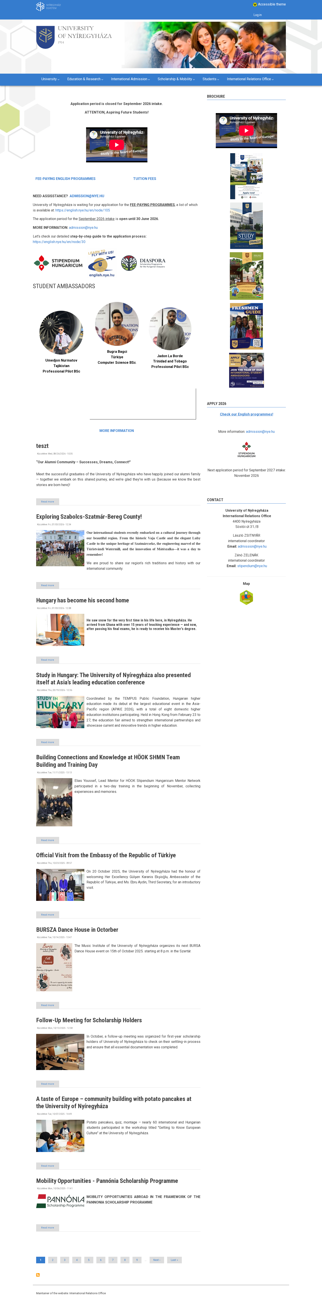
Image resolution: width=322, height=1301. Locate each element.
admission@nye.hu (83, 227)
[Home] (74, 36)
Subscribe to (38, 1275)
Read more (50, 502)
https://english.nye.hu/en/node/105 (82, 210)
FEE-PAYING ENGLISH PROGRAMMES (65, 179)
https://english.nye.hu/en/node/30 (59, 242)
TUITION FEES (144, 179)
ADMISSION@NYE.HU (87, 196)
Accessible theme (271, 4)
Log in (258, 15)
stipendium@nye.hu (252, 566)
